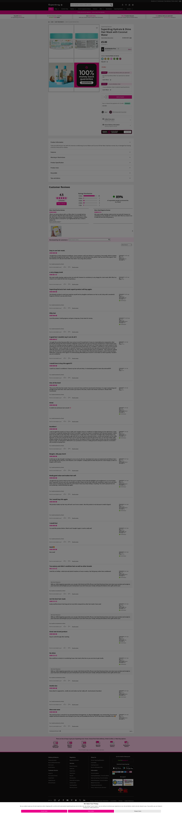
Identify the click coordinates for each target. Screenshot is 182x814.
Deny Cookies (91, 811)
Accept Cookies (44, 811)
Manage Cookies (137, 811)
